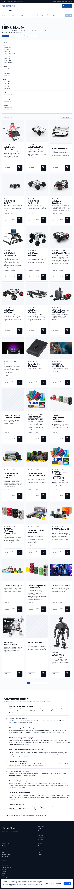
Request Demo (67, 5)
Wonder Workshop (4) (10, 62)
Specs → (13, 167)
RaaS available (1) (9, 109)
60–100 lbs (7, 73)
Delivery (3, 848)
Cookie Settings (57, 883)
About (39, 846)
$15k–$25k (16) (9, 86)
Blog (39, 852)
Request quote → (19, 168)
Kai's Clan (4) (8, 60)
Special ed (23, 36)
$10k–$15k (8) (8, 84)
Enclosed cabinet (9, 101)
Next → (44, 683)
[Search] (59, 5)
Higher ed (17, 36)
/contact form (51, 807)
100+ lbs (7, 75)
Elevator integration (9, 94)
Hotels (39, 828)
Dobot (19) (7, 49)
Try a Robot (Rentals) (6, 867)
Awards (40, 850)
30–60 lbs (7, 71)
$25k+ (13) (7, 88)
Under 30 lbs (8, 69)
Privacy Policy (10, 885)
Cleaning (4, 846)
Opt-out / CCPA (5, 878)
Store (7, 10)
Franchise (40, 848)
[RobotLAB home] (8, 6)
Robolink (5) (8, 56)
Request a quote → (30, 815)
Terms (3, 875)
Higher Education (42, 837)
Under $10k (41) (9, 81)
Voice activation (9, 96)
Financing (63, 1)
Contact (40, 854)
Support (67, 1)
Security (3, 852)
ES (71, 1)
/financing (26, 756)
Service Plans (5, 865)
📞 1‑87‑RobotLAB (57, 1)
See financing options (41, 815)
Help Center (4, 863)
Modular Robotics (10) (10, 54)
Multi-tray (7, 99)
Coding (29, 36)
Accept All (67, 883)
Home (3, 10)
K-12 (12, 36)
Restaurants (41, 831)
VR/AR (35, 36)
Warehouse (40, 835)
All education (5, 36)
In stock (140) (8, 107)
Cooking (3, 850)
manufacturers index (46, 720)
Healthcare (40, 833)
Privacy (3, 873)
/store (30, 722)
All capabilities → (6, 856)
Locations (4, 871)
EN (69, 1)
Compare (8, 167)
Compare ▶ (68, 15)
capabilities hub (13, 722)
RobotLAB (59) (8, 47)
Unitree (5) (7, 58)
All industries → (41, 839)
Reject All (47, 883)
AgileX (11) (7, 51)
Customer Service (6, 854)
